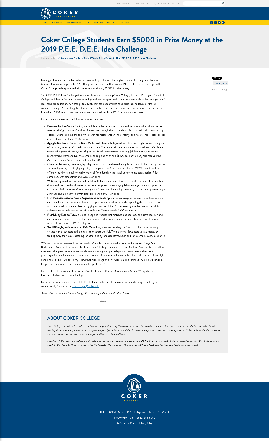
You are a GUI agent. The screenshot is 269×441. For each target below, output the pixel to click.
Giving (153, 3)
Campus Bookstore (122, 3)
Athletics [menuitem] (125, 22)
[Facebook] (211, 22)
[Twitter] (219, 22)
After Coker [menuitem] (111, 22)
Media (163, 3)
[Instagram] (223, 22)
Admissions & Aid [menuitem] (73, 22)
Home (44, 58)
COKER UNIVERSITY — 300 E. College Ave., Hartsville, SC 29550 (134, 412)
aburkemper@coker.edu (85, 286)
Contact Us (175, 3)
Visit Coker (140, 3)
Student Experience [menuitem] (94, 22)
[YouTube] (215, 22)
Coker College (220, 89)
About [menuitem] (45, 22)
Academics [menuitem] (57, 22)
